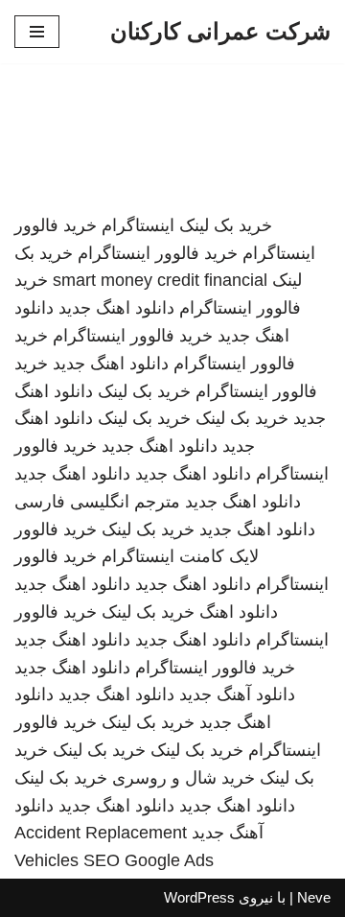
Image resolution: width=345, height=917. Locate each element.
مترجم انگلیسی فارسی (97, 501)
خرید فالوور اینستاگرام (158, 253)
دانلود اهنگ (238, 612)
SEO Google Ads (148, 860)
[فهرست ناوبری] (36, 31)
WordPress (199, 897)
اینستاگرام (138, 225)
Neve (314, 897)
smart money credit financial (160, 280)
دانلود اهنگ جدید (116, 307)
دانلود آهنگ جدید (237, 694)
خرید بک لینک (225, 225)
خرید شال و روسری (183, 778)
